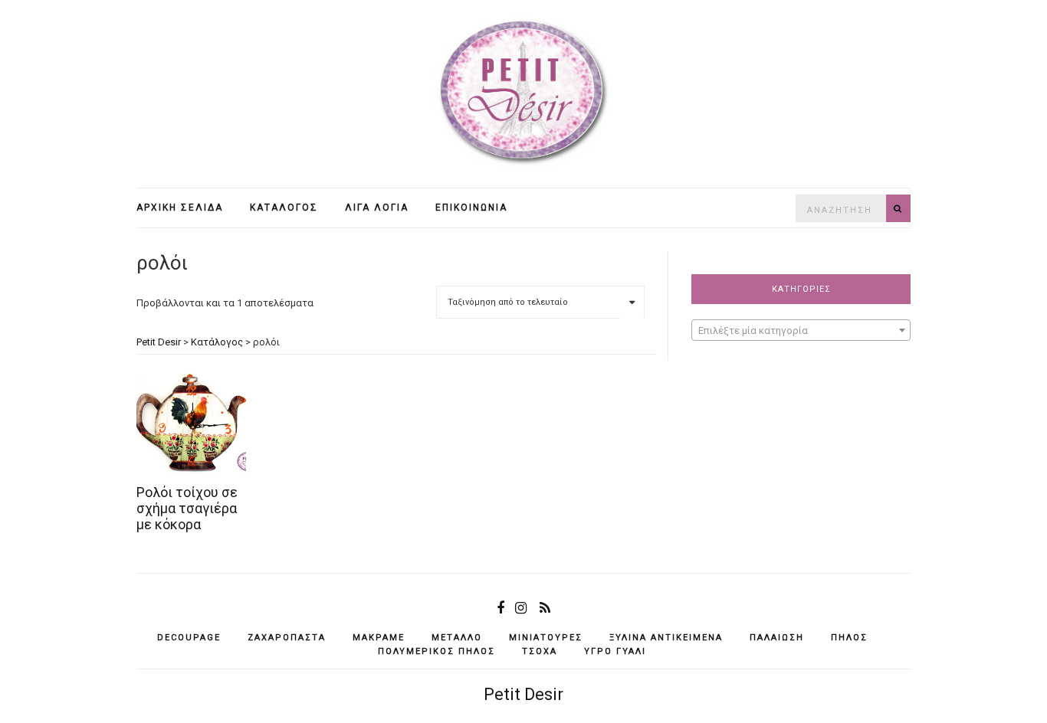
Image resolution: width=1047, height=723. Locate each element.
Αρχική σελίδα (179, 207)
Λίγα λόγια (377, 207)
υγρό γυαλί (615, 651)
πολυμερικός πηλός (436, 651)
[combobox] (801, 330)
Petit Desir (523, 694)
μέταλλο (457, 638)
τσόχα (539, 651)
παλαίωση (777, 638)
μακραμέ (379, 638)
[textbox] (801, 331)
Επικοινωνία (471, 207)
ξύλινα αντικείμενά (666, 638)
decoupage (189, 638)
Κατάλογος (284, 207)
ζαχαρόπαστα (287, 638)
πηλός (849, 638)
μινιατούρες (546, 638)
